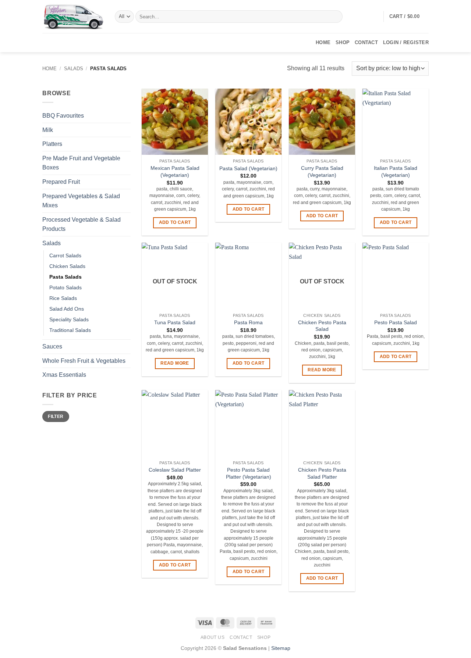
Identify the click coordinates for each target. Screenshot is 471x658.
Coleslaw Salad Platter (175, 470)
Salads (73, 68)
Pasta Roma (248, 322)
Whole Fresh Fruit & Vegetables (83, 361)
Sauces (52, 346)
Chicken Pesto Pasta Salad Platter (322, 473)
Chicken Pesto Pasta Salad (322, 325)
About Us (213, 637)
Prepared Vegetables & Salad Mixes (81, 201)
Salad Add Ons (66, 309)
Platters (52, 144)
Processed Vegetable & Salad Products (81, 224)
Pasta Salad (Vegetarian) (248, 168)
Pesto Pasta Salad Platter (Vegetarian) (248, 473)
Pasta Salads (65, 277)
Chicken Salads (67, 266)
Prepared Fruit (61, 182)
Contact (366, 42)
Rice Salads (63, 298)
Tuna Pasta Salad (174, 322)
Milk (47, 130)
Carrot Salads (65, 255)
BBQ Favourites (63, 115)
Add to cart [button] (175, 222)
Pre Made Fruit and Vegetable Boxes (81, 163)
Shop (343, 42)
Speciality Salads (69, 319)
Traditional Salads (70, 330)
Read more (174, 363)
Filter (55, 416)
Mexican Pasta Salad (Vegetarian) (174, 171)
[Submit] (336, 16)
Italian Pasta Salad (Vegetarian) (395, 171)
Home (323, 42)
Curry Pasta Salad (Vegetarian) (322, 171)
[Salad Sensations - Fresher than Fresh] (73, 16)
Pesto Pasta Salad (395, 322)
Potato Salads (65, 287)
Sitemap (280, 648)
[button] (409, 16)
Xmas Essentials (64, 375)
